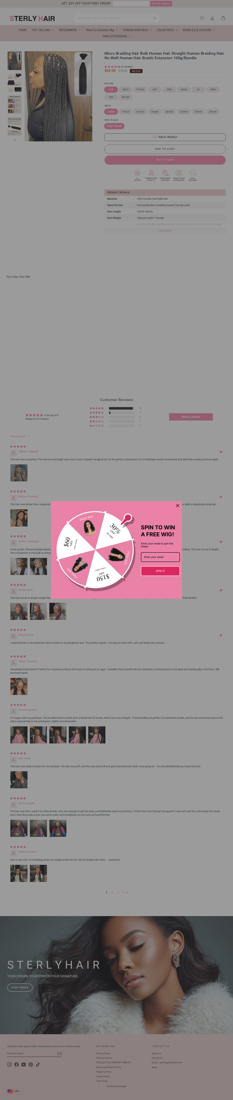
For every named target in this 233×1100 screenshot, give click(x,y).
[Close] (177, 505)
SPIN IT (160, 570)
